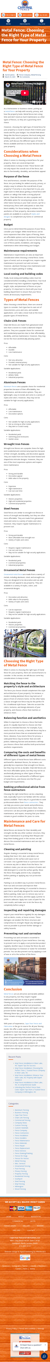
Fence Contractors (22, 1133)
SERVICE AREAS (10, 1226)
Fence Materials (21, 1143)
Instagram (16, 1266)
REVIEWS (40, 1226)
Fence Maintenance (22, 1140)
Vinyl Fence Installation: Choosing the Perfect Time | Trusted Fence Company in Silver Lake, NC (30, 1070)
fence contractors (31, 802)
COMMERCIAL (17, 1221)
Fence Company (24, 75)
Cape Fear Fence (21, 1115)
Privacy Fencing (21, 1171)
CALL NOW (41, 24)
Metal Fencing (36, 75)
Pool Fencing (20, 1168)
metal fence (10, 111)
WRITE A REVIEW (27, 15)
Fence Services (20, 1151)
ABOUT (21, 1216)
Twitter (25, 1266)
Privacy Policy (11, 1328)
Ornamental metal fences (13, 574)
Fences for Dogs (21, 1156)
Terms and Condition (27, 1328)
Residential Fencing (22, 1176)
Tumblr (18, 1269)
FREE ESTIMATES (10, 15)
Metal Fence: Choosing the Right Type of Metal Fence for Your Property (23, 66)
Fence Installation (21, 1135)
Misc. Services (20, 1163)
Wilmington (19, 1186)
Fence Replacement (22, 1148)
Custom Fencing (21, 1125)
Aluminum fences (10, 386)
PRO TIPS (16, 1230)
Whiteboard (40, 1251)
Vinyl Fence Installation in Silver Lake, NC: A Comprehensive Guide (29, 1083)
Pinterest (42, 1266)
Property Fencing (21, 1174)
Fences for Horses (22, 1158)
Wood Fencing (20, 1189)
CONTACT (31, 1230)
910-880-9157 (25, 1246)
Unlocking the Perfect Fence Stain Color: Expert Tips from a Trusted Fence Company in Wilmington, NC (30, 1089)
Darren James (10, 75)
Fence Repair (20, 1146)
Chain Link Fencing (22, 1118)
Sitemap (41, 1328)
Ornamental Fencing (22, 1166)
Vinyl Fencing (20, 1184)
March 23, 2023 (10, 77)
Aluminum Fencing (22, 1110)
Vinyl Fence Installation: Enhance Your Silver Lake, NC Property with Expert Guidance (29, 1077)
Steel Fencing (20, 1181)
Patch (25, 1269)
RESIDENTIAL (36, 1216)
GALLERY (26, 1226)
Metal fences (9, 994)
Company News (21, 1123)
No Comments (25, 77)
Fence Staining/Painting (23, 1153)
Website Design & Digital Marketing (19, 1251)
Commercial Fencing (22, 1120)
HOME (8, 1216)
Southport (18, 1179)
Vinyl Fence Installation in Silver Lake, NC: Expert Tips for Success (29, 1064)
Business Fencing (21, 1112)
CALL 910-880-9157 (44, 15)
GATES (32, 1221)
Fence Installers (21, 1138)
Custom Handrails (21, 1128)
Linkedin (33, 1266)
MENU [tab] (8, 24)
